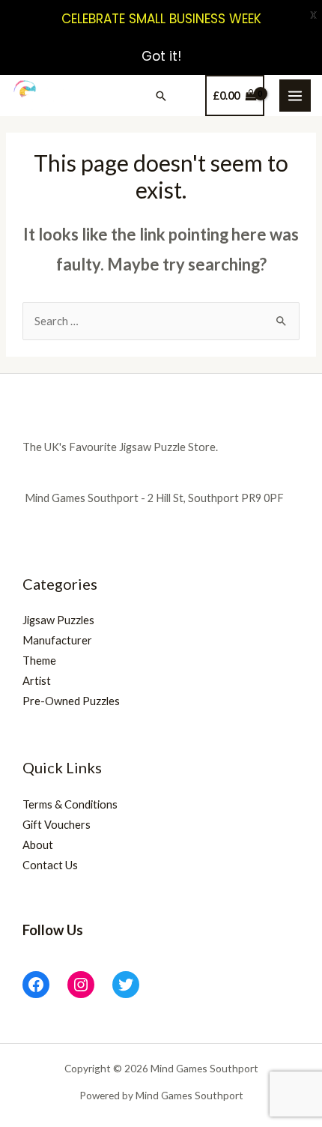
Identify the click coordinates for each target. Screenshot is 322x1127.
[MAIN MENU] (295, 95)
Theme (39, 660)
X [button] (313, 14)
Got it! (161, 56)
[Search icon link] (161, 96)
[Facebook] (35, 984)
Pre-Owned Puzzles (71, 701)
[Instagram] (80, 984)
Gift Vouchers (56, 824)
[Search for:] (161, 321)
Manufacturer (57, 640)
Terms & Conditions (70, 804)
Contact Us (50, 865)
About (37, 845)
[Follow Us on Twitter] (125, 984)
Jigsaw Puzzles (58, 620)
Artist (36, 680)
